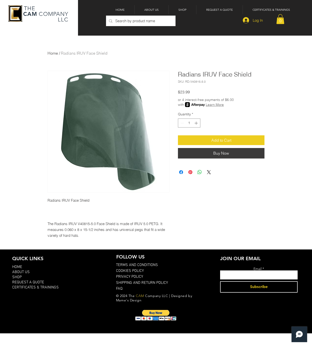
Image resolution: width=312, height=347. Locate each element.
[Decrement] (182, 123)
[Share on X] (209, 172)
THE (29, 8)
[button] (280, 19)
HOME (17, 267)
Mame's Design (128, 300)
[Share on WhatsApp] (200, 172)
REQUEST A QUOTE (28, 282)
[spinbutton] (189, 123)
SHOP (17, 277)
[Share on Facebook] (181, 172)
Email (258, 268)
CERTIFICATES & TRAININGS (35, 287)
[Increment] (197, 123)
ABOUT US (21, 272)
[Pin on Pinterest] (190, 172)
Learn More (215, 104)
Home (53, 53)
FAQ (119, 288)
